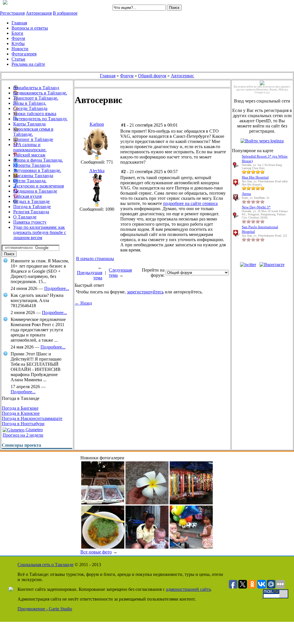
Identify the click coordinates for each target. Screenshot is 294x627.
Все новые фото (96, 551)
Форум (127, 75)
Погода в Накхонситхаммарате (32, 418)
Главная (107, 75)
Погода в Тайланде (32, 206)
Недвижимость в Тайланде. (40, 92)
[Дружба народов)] (191, 547)
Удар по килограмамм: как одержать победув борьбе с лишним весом (39, 232)
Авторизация (39, 13)
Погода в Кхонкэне (21, 413)
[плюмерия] (147, 502)
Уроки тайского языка (34, 113)
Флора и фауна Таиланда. (38, 160)
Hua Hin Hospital (255, 177)
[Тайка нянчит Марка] (147, 547)
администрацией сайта (188, 589)
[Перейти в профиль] (97, 153)
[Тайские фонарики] (191, 502)
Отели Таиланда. (30, 180)
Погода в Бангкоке (20, 408)
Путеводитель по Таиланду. (40, 118)
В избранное (65, 13)
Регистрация (12, 13)
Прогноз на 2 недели (23, 435)
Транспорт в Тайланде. (35, 98)
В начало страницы (95, 258)
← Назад (83, 303)
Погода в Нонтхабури (23, 423)
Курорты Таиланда (31, 165)
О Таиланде (24, 216)
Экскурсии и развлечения (38, 185)
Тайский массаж (29, 154)
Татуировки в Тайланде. (37, 170)
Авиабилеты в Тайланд (36, 87)
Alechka (97, 170)
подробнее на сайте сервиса (190, 203)
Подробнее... (56, 288)
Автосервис (182, 75)
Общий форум (152, 75)
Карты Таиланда (29, 123)
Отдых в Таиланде (31, 201)
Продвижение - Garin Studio (45, 608)
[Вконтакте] (272, 264)
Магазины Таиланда (33, 175)
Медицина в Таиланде (35, 191)
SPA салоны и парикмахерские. (30, 147)
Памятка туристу (30, 222)
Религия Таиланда (31, 211)
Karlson (97, 124)
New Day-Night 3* (256, 207)
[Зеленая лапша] (102, 547)
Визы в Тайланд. (29, 103)
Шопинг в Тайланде (33, 139)
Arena (246, 193)
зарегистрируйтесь (145, 291)
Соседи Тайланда (30, 108)
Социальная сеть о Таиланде (46, 564)
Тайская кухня (27, 196)
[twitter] (248, 264)
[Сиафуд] (102, 502)
